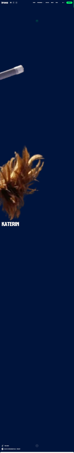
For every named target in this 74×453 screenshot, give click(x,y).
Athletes (47, 2)
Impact (52, 2)
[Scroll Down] (37, 447)
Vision (34, 2)
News (57, 2)
